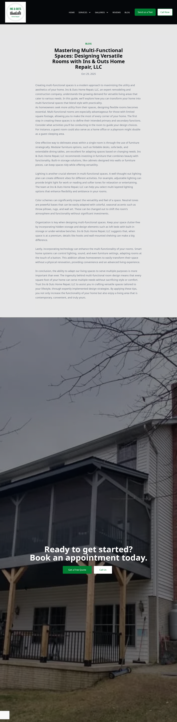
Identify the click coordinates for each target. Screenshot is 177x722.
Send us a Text (145, 12)
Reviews (117, 12)
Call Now (165, 12)
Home (72, 12)
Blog (127, 12)
